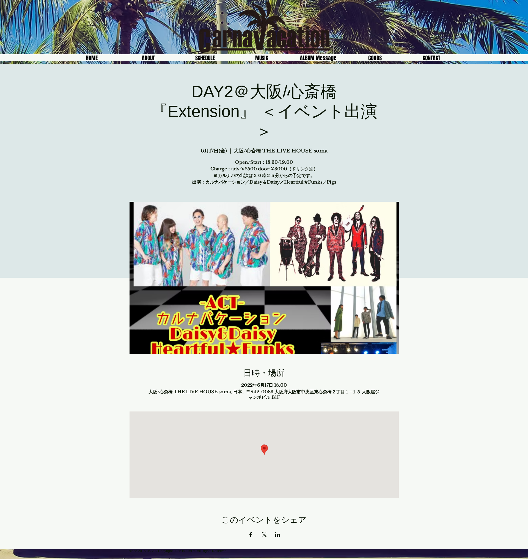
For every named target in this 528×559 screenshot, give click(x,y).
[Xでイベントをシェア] (264, 534)
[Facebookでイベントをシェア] (250, 534)
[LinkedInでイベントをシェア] (277, 534)
